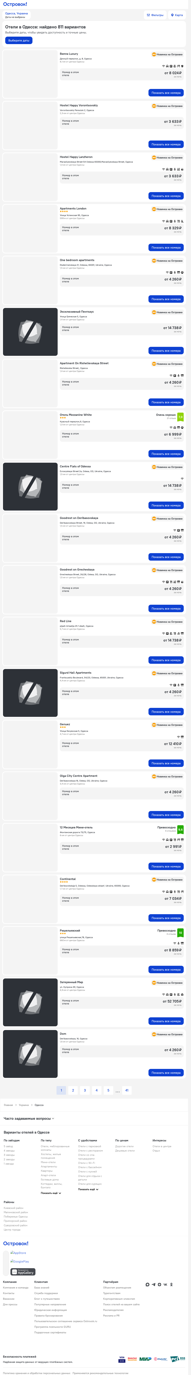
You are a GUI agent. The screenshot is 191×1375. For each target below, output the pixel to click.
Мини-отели (48, 1162)
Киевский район (13, 1208)
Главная (8, 1105)
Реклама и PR (111, 1315)
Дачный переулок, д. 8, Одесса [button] (76, 58)
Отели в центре (162, 1146)
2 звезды (9, 1159)
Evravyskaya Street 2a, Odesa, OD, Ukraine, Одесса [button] (85, 471)
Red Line (65, 621)
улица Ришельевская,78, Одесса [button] (76, 937)
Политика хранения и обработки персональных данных (36, 1373)
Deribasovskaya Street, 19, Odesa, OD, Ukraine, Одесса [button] (87, 522)
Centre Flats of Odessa (75, 466)
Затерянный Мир (71, 982)
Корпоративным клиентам (119, 1298)
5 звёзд (8, 1146)
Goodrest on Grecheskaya (77, 569)
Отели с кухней (87, 1171)
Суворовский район (15, 1225)
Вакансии (8, 1298)
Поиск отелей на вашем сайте (121, 1304)
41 (126, 1090)
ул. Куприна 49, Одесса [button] (72, 987)
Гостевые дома (50, 1179)
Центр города (12, 1229)
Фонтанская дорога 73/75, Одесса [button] (77, 832)
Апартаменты (49, 1166)
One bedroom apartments (77, 260)
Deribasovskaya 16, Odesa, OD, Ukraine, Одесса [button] (83, 780)
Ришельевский (70, 930)
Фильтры (157, 15)
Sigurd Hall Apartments (75, 672)
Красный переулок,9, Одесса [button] (75, 421)
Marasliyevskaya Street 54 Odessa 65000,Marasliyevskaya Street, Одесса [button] (96, 161)
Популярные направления (50, 1304)
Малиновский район (16, 1212)
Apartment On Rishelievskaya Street (84, 363)
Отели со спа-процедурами (86, 1156)
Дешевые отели (125, 1150)
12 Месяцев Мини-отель (76, 827)
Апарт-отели (48, 1175)
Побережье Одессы (16, 1216)
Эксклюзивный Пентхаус (77, 311)
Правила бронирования (48, 1315)
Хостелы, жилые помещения (51, 1155)
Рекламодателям (113, 1310)
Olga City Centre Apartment (78, 776)
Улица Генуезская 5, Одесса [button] (74, 731)
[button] (16, 14)
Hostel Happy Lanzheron (76, 157)
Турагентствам (111, 1293)
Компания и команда (15, 1287)
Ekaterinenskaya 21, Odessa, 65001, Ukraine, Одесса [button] (86, 264)
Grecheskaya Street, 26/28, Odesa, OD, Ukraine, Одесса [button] (87, 574)
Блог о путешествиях (47, 1298)
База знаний (41, 1287)
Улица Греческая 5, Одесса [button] (73, 316)
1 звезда (9, 1163)
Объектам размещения (117, 1287)
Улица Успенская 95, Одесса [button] (74, 215)
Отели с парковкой (89, 1146)
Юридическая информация (50, 1310)
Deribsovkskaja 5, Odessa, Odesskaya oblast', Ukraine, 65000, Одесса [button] (94, 885)
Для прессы (10, 1304)
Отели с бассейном (90, 1167)
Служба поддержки (46, 1293)
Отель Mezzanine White (76, 415)
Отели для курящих (90, 1184)
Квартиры (47, 1170)
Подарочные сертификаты (50, 1332)
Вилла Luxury (69, 54)
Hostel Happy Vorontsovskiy (79, 105)
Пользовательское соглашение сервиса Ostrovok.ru (65, 1321)
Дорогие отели (124, 1146)
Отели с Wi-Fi (86, 1163)
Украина (24, 1105)
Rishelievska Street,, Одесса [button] (74, 368)
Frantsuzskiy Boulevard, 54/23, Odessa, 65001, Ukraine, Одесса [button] (91, 677)
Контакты (8, 1293)
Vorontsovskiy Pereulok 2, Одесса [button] (77, 110)
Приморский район (15, 1221)
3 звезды (9, 1155)
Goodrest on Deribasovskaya (79, 518)
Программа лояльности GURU (52, 1326)
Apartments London (73, 208)
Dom (63, 1033)
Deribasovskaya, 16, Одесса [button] (73, 1038)
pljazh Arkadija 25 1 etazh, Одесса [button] (76, 626)
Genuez (65, 724)
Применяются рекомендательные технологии (100, 1373)
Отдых (156, 1150)
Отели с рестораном (90, 1150)
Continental (68, 879)
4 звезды (9, 1150)
